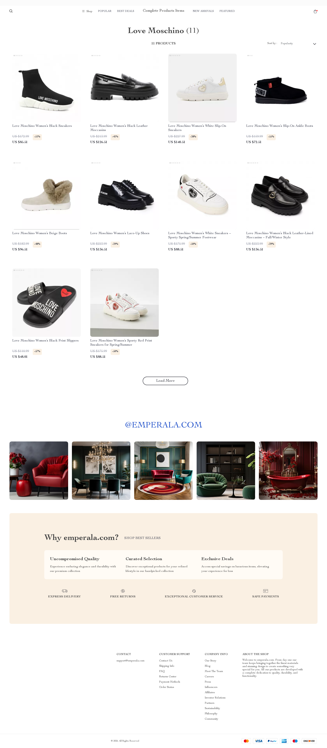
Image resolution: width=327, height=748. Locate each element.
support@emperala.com (131, 661)
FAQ (162, 671)
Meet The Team (214, 671)
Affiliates (210, 692)
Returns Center (167, 676)
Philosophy (211, 713)
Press (208, 682)
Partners (209, 703)
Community (211, 719)
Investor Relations (215, 698)
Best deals (125, 11)
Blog (207, 666)
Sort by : (272, 43)
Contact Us (165, 661)
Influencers (211, 687)
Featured (227, 11)
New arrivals (203, 11)
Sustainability (212, 708)
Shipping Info (166, 666)
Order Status (166, 687)
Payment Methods (169, 682)
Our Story (210, 661)
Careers (209, 676)
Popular (104, 11)
